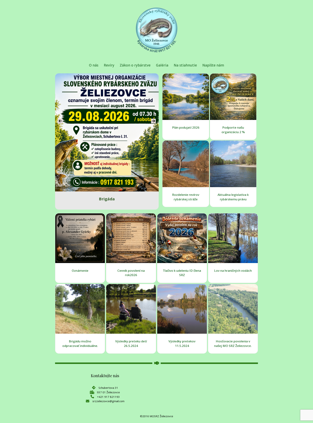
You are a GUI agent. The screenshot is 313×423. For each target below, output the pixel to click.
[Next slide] (153, 121)
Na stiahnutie (185, 65)
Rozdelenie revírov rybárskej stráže (185, 197)
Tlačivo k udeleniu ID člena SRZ (182, 272)
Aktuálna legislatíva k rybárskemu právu (233, 197)
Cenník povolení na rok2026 (131, 272)
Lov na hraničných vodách (233, 270)
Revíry (109, 65)
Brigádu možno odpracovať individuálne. (80, 343)
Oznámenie (80, 270)
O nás (93, 65)
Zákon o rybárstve (135, 65)
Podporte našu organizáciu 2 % (233, 129)
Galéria (162, 65)
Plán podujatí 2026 (185, 127)
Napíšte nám (213, 65)
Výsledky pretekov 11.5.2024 (181, 343)
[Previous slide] (60, 121)
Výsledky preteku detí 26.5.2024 (131, 343)
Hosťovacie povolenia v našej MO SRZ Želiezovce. (233, 343)
